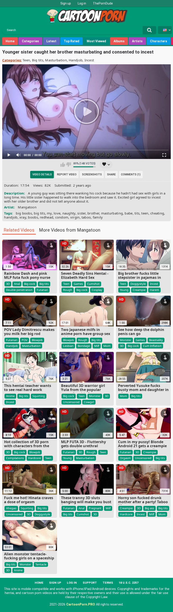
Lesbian (68, 346)
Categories (30, 41)
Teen (26, 60)
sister (81, 213)
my (49, 213)
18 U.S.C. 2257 (128, 582)
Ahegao (11, 508)
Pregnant (95, 508)
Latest (51, 41)
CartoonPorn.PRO (80, 604)
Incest (89, 60)
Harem (154, 290)
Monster (125, 340)
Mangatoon (27, 207)
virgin (75, 217)
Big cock (29, 284)
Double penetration (19, 290)
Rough (67, 290)
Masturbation (56, 60)
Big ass (149, 508)
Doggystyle (138, 284)
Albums (119, 41)
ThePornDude (103, 3)
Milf (96, 346)
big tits (39, 213)
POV (24, 340)
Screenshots (92, 174)
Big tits (37, 60)
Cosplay (97, 290)
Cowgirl (89, 402)
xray (22, 217)
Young (124, 290)
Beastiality (156, 340)
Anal (17, 284)
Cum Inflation (152, 346)
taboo (86, 217)
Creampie (139, 290)
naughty (68, 213)
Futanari (42, 290)
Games (78, 284)
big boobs (24, 213)
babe (128, 213)
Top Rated (71, 41)
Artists (137, 41)
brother (93, 213)
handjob (10, 217)
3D (8, 284)
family (98, 217)
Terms (107, 582)
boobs (33, 217)
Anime (10, 396)
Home (10, 41)
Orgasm (125, 458)
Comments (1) (131, 174)
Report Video (67, 174)
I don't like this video (68, 164)
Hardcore (34, 458)
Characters (158, 41)
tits (136, 213)
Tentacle (40, 564)
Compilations (15, 458)
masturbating (112, 213)
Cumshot (93, 284)
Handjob (75, 60)
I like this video (62, 164)
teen (144, 213)
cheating (157, 213)
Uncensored (71, 402)
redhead (46, 217)
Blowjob (37, 340)
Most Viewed (96, 41)
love (57, 213)
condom (61, 217)
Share (111, 174)
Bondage (84, 346)
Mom (107, 346)
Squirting (38, 396)
